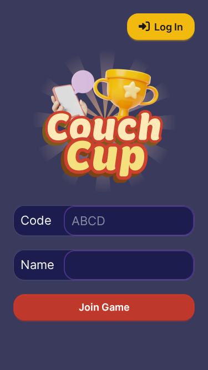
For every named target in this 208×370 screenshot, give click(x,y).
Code (36, 220)
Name (37, 264)
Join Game (104, 307)
